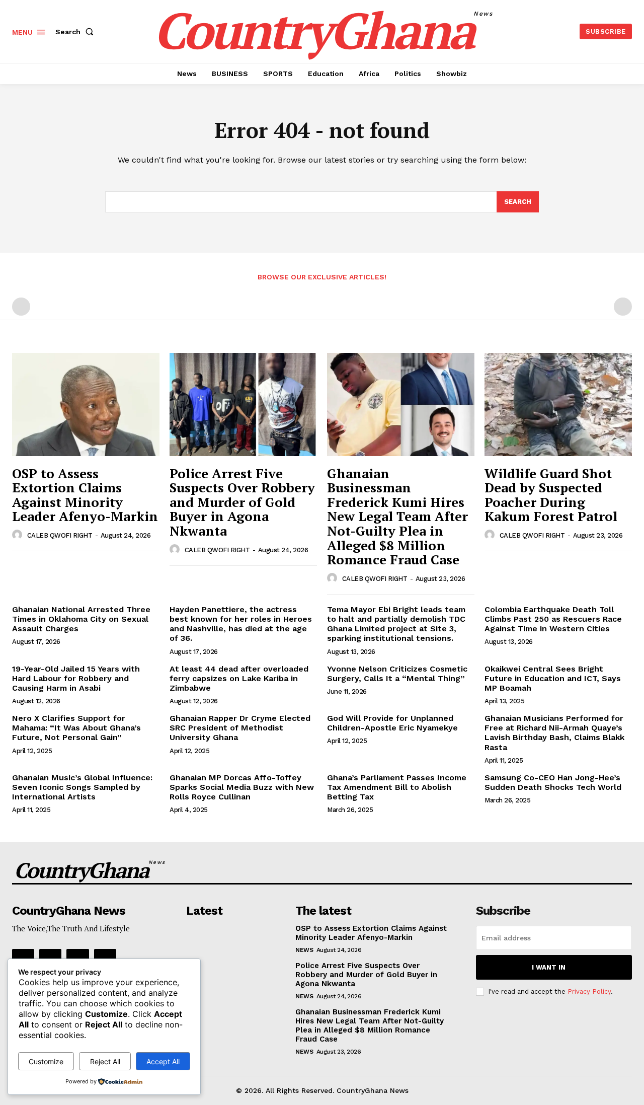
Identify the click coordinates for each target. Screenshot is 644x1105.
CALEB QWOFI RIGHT (60, 535)
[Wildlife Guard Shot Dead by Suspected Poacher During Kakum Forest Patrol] (558, 404)
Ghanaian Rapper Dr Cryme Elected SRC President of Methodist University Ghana (240, 727)
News (304, 949)
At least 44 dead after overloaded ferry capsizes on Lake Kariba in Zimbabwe (239, 678)
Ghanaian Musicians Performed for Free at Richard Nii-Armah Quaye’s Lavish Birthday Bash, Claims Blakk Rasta (554, 732)
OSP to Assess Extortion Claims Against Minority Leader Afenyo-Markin (85, 495)
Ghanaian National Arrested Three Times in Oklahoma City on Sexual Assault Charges (81, 619)
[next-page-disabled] (623, 307)
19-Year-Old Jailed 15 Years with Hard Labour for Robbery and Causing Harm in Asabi (76, 678)
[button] (76, 31)
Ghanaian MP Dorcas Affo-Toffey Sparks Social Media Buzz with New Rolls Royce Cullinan (242, 787)
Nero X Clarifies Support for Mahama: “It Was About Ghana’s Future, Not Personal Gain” (76, 727)
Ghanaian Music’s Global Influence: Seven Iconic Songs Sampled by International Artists (82, 787)
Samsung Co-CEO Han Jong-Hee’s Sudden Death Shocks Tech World (553, 782)
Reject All (105, 1061)
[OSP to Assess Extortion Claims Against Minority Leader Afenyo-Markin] (85, 404)
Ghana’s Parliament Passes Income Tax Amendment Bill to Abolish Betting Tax (396, 787)
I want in (549, 967)
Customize (46, 1061)
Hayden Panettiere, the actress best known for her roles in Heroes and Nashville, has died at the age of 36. (241, 624)
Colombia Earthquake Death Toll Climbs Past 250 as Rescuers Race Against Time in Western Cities (553, 619)
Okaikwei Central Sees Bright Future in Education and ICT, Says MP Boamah (553, 678)
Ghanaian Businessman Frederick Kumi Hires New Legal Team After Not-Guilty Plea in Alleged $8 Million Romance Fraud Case (397, 516)
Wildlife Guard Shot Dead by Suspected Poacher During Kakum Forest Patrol (551, 495)
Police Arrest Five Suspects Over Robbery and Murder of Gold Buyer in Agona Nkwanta (242, 502)
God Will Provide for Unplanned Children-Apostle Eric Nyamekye (392, 722)
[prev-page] (21, 307)
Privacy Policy (589, 991)
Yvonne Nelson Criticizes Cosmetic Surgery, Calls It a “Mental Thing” (397, 673)
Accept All (163, 1061)
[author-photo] (18, 535)
